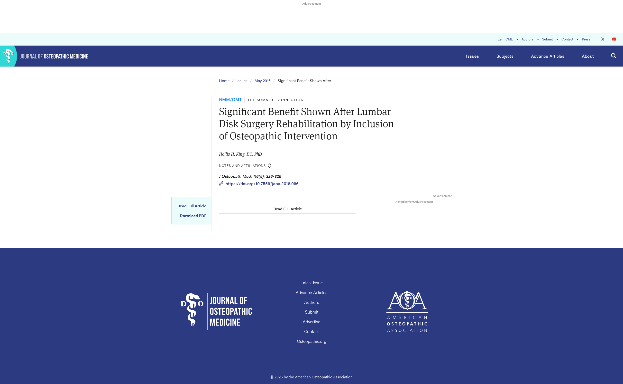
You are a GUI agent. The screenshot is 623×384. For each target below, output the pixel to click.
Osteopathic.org (311, 341)
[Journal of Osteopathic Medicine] (44, 56)
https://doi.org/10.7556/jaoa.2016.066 (262, 183)
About (588, 56)
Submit (547, 39)
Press (586, 39)
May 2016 (263, 80)
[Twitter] (602, 39)
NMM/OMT (230, 99)
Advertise (311, 321)
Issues (472, 56)
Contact (567, 39)
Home (224, 80)
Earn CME (505, 39)
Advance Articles (547, 56)
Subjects (504, 56)
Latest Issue (312, 282)
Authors (527, 39)
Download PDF (193, 215)
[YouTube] (614, 39)
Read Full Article (191, 206)
